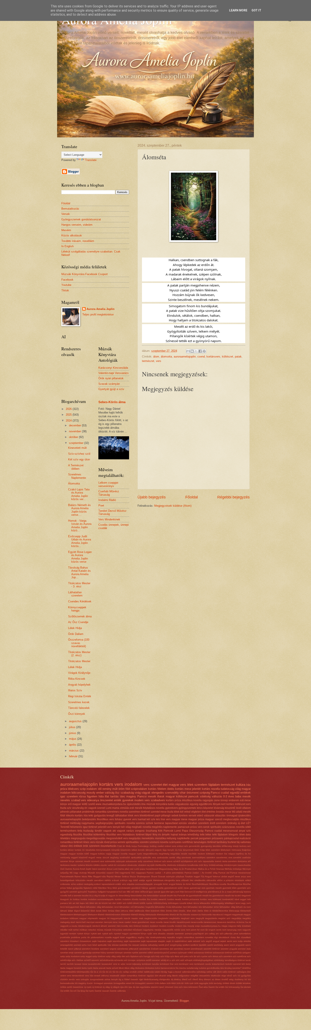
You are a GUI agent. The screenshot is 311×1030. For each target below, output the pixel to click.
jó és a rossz (226, 892)
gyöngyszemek (187, 808)
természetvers (68, 830)
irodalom (133, 784)
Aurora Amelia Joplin (100, 309)
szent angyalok (237, 945)
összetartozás (108, 846)
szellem (186, 945)
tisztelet (232, 842)
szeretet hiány (99, 952)
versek (192, 815)
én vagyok (90, 808)
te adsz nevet (125, 964)
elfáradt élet (187, 880)
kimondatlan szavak (156, 895)
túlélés (96, 865)
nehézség (65, 857)
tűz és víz (107, 972)
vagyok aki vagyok (114, 830)
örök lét (180, 983)
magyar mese (179, 819)
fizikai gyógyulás (75, 888)
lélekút (173, 914)
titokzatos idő (244, 861)
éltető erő (186, 979)
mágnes (232, 926)
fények (217, 804)
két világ (126, 827)
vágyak (146, 792)
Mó (233, 811)
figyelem (92, 796)
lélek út (207, 911)
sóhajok (189, 960)
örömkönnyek (230, 865)
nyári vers (152, 933)
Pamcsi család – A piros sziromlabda (165, 873)
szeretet (156, 784)
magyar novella (120, 854)
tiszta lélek (173, 811)
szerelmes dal (166, 949)
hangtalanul (112, 892)
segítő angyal (212, 941)
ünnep (224, 800)
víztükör (64, 979)
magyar (63, 854)
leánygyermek (72, 907)
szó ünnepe (130, 960)
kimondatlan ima (138, 895)
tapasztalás (208, 861)
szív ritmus (213, 956)
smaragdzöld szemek (70, 945)
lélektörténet (147, 815)
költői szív (122, 903)
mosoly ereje (193, 926)
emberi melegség (85, 884)
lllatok (82, 907)
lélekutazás (150, 914)
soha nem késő (89, 945)
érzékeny (239, 979)
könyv (63, 804)
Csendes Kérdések (79, 601)
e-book (115, 880)
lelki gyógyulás (97, 815)
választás (220, 815)
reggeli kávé (119, 937)
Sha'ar (133, 876)
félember (102, 888)
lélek (190, 784)
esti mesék (136, 808)
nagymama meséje (152, 930)
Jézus (109, 869)
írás (248, 784)
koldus (76, 899)
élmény (177, 979)
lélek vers (133, 815)
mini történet (135, 926)
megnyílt (200, 918)
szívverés (118, 960)
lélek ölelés (197, 911)
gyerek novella (156, 888)
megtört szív (224, 918)
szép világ (111, 956)
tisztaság (88, 830)
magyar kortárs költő (79, 854)
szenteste (186, 857)
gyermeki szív (244, 888)
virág (138, 792)
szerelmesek (197, 949)
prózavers (217, 838)
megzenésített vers (117, 838)
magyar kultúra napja (100, 854)
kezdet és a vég (90, 895)
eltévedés (211, 880)
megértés (157, 827)
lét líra (180, 914)
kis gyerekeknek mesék (197, 895)
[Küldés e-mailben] (188, 351)
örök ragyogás (201, 983)
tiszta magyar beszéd (70, 968)
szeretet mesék (82, 861)
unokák (133, 972)
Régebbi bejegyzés (233, 497)
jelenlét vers (105, 827)
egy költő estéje (137, 880)
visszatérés (204, 975)
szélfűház (187, 842)
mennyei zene (111, 922)
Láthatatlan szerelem (75, 594)
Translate (90, 160)
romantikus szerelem (194, 937)
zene (217, 800)
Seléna (125, 876)
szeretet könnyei (115, 952)
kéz (158, 819)
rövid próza (110, 842)
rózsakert (74, 941)
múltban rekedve (88, 930)
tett (243, 964)
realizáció (245, 838)
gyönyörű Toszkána (87, 892)
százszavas (131, 861)
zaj (148, 865)
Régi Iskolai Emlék (79, 696)
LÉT (248, 823)
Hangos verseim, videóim (76, 224)
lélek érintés (166, 911)
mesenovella (197, 922)
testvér (218, 861)
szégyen (246, 952)
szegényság (176, 945)
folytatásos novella (153, 808)
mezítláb (192, 854)
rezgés (179, 937)
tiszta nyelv (87, 968)
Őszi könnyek (76, 713)
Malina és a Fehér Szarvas (211, 869)
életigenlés (164, 979)
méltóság (75, 823)
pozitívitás (65, 937)
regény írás (143, 937)
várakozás (132, 865)
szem (226, 945)
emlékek (245, 792)
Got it (256, 10)
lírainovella (206, 914)
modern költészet (206, 854)
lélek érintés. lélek (182, 911)
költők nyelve (146, 903)
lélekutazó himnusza (231, 850)
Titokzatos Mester (79, 661)
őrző (62, 869)
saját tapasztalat (132, 941)
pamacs (189, 933)
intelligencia (201, 892)
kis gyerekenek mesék (220, 895)
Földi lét (121, 846)
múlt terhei (73, 930)
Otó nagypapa (138, 873)
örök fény (203, 865)
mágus (231, 854)
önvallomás (192, 865)
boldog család (157, 846)
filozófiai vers (114, 834)
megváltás (236, 918)
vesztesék (114, 975)
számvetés (110, 861)
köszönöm (126, 850)
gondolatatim (124, 888)
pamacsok (184, 827)
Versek (65, 214)
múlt (115, 788)
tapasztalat (171, 823)
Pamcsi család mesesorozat (221, 830)
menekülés (148, 838)
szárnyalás (175, 842)
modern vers (142, 800)
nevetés (65, 800)
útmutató (169, 987)
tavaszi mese (80, 964)
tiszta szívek (112, 968)
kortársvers (213, 356)
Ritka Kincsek (76, 678)
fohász (118, 819)
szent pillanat (74, 949)
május (73, 738)
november (75, 431)
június (73, 733)
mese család (124, 922)
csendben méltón (102, 880)
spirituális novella (124, 823)
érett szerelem (218, 823)
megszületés (211, 918)
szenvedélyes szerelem (203, 857)
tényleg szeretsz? (233, 968)
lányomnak (188, 850)
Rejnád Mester (114, 876)
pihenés (65, 811)
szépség (205, 792)
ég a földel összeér (128, 979)
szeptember (76, 443)
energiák (158, 884)
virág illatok (172, 975)
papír (158, 815)
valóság (109, 792)
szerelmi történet (212, 949)
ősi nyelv (89, 991)
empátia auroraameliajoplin (140, 884)
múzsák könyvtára (156, 804)
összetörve (78, 987)
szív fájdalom (132, 956)
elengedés (157, 792)
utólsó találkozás (145, 972)
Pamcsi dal (223, 873)
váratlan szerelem (198, 823)
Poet (101, 505)
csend (201, 356)
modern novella (166, 926)
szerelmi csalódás (242, 857)
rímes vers (89, 842)
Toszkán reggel (192, 876)
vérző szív (232, 975)
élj (172, 979)
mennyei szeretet (94, 922)
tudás (171, 804)
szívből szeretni (91, 960)
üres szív (178, 987)
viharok (162, 975)
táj (238, 842)
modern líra (221, 854)
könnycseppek (103, 850)
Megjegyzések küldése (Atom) (172, 505)
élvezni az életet (212, 979)
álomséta (166, 356)
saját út (170, 941)
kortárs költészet (235, 804)
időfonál (144, 892)
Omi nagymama (122, 873)
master (134, 918)
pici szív (220, 933)
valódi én (112, 865)
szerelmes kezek (182, 949)
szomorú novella (158, 842)
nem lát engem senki (210, 930)
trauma (182, 968)
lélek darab (96, 911)
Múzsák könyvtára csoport (101, 873)
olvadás (161, 933)
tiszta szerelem (229, 861)
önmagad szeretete (103, 983)
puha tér (85, 937)
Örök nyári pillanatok (111, 378)
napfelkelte (183, 838)
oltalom (246, 808)
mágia (224, 926)
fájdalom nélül (90, 888)
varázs (130, 830)
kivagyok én (66, 899)
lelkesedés (205, 903)
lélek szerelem (213, 850)
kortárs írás (81, 815)
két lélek (90, 903)
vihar (183, 792)
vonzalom (122, 865)
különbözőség (160, 903)
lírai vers (166, 819)
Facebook (67, 279)
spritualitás (136, 857)
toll (181, 811)
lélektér (101, 914)
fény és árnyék (161, 834)
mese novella (156, 922)
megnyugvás (78, 838)
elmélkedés (199, 880)
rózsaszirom (85, 941)
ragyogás (207, 800)
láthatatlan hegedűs (144, 907)
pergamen (205, 838)
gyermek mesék (214, 888)
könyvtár (115, 850)
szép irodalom (88, 788)
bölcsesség (78, 792)
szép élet (120, 956)
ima (143, 804)
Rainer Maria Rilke (83, 876)
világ (238, 788)
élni (71, 846)
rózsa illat (235, 937)
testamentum (218, 964)
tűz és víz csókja (121, 972)
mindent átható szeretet (104, 926)
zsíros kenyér (111, 979)
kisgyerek (246, 895)
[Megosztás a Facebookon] (200, 351)
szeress (140, 823)
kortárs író (80, 850)
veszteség (78, 808)
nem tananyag (229, 930)
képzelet (208, 808)
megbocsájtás (231, 819)
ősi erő (73, 991)
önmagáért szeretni (144, 983)
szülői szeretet (153, 960)
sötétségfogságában (203, 960)
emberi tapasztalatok (104, 884)
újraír (161, 987)
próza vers (196, 827)
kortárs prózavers (190, 899)
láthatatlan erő (126, 907)
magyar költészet (176, 796)
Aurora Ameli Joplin (82, 869)
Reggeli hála (99, 876)
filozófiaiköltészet (200, 884)
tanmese (159, 823)
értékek (78, 846)
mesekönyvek (183, 922)
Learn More (238, 10)
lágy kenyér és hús (172, 850)
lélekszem (92, 914)
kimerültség (124, 895)
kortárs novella (211, 788)
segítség (114, 857)
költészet (227, 356)
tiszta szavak (99, 968)
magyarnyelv (116, 918)
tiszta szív (65, 808)
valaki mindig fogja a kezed (167, 972)
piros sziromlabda (242, 933)
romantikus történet (71, 842)
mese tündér (170, 922)
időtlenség (227, 846)
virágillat (194, 975)
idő (100, 788)
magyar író (104, 918)
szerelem (200, 784)
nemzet (72, 933)
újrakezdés (244, 815)
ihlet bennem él (187, 892)
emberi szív (182, 846)
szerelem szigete (108, 949)
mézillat (63, 930)
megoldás (175, 854)
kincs (200, 808)
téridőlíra (246, 968)
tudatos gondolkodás (209, 968)
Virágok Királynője (79, 672)
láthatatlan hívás (163, 907)
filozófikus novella (218, 884)
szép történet (98, 956)
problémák (88, 811)
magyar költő (79, 804)
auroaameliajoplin (70, 819)
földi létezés (67, 815)
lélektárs (65, 838)
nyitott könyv (83, 933)
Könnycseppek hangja (77, 609)
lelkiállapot (230, 903)
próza (63, 788)
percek (194, 838)
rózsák (99, 842)
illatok (160, 796)
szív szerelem (225, 956)
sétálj (163, 960)
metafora (231, 922)
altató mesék (243, 811)
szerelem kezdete (90, 949)
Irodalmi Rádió (107, 500)
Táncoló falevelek (79, 707)
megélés (246, 918)
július (72, 727)
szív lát (192, 956)
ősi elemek (245, 987)
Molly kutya (131, 846)
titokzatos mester (68, 865)
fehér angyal (169, 884)
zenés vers (74, 979)
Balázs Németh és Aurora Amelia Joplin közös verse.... (79, 509)
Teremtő (65, 827)
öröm (121, 788)
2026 (69, 409)
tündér (98, 830)
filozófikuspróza (234, 884)
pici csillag (210, 933)
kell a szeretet (74, 895)
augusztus (76, 721)
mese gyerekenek (140, 922)
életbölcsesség (151, 979)
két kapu (80, 903)
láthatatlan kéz (194, 907)
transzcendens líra (170, 968)
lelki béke (205, 834)
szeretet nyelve (131, 952)
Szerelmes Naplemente (77, 476)
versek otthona (101, 975)
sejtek (223, 941)
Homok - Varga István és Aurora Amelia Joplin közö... (79, 525)
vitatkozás (215, 975)
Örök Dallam (75, 634)
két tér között (101, 903)
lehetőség (193, 834)
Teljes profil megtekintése (98, 314)
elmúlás (124, 808)
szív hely (155, 956)
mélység (171, 838)
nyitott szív (107, 933)
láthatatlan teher (211, 907)
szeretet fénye (67, 861)
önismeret (193, 792)
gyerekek (127, 800)
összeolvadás (244, 865)
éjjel (141, 979)
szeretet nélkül (146, 952)
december (75, 425)
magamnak (237, 914)
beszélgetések (67, 880)
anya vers (246, 876)
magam (227, 914)
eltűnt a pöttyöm (225, 880)
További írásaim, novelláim (77, 241)
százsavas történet (203, 952)
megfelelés (174, 918)
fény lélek (112, 888)
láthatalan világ (93, 907)
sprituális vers (149, 857)
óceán (90, 983)
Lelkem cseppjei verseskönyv (108, 484)
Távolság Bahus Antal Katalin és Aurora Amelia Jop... (79, 572)
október (74, 437)
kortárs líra (144, 899)
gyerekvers (171, 808)
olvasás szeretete (175, 933)
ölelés (170, 788)
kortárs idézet (67, 850)
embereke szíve (68, 884)
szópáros (140, 960)
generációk (194, 846)
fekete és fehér (183, 884)
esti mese (245, 800)
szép (62, 956)
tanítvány (222, 842)
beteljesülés (89, 819)
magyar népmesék (88, 918)
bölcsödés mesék (84, 880)
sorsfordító (125, 857)
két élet (112, 903)
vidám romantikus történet (133, 975)
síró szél (180, 960)
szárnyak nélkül (185, 952)
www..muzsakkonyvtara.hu (111, 804)
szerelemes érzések (149, 949)
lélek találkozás (136, 911)
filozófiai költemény (94, 834)
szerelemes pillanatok (127, 949)
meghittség (164, 854)
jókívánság (238, 892)
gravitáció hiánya (139, 888)
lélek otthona (121, 911)
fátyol (148, 834)
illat (107, 796)
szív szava (167, 861)
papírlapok (198, 933)
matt (141, 918)
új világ (106, 987)
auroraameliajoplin (185, 356)
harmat (142, 819)
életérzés (171, 865)
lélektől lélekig (138, 914)
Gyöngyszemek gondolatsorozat (81, 219)
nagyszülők (167, 930)
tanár (248, 960)
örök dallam (160, 983)
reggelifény (131, 937)
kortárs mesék (174, 899)
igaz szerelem (69, 796)
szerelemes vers (224, 857)
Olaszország (196, 830)
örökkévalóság (216, 865)
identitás (217, 846)
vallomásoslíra (189, 972)
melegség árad (67, 922)
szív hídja (165, 956)
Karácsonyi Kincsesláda (113, 367)
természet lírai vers (169, 964)
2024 (69, 420)
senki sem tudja (235, 941)
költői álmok (133, 903)
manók (127, 918)
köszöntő (230, 808)
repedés (171, 937)
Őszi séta (203, 987)
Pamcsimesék (67, 876)
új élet (241, 823)
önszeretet (106, 800)
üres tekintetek (190, 987)
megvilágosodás (95, 838)
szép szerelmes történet (149, 861)
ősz (117, 792)
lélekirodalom (66, 914)
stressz (115, 945)
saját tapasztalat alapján (153, 941)
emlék (117, 800)
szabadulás (162, 857)
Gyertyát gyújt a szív (111, 389)
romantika (100, 811)
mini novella (122, 926)
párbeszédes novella (101, 937)
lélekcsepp (234, 911)
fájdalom (214, 784)
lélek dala (245, 834)
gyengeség (206, 846)
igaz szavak (154, 892)
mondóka (160, 838)
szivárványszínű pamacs (166, 952)
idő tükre (135, 892)
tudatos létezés (85, 865)
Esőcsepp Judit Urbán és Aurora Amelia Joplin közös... (79, 541)
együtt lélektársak (155, 880)
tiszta (248, 964)
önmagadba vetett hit (123, 983)
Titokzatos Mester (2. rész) (79, 654)
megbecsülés (150, 918)
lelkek (134, 850)
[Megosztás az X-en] (196, 351)
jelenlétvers (213, 892)
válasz (64, 846)
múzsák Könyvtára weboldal (118, 930)
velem (63, 975)
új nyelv (88, 987)
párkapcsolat (231, 838)
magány (131, 796)
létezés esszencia (192, 914)
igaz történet (90, 827)
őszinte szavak (102, 991)
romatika (209, 937)
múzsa (100, 930)
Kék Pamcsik (165, 830)
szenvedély (172, 792)
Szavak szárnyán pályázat (171, 876)
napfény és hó (243, 854)
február (73, 756)
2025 (69, 414)
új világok (115, 987)
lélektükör (126, 914)
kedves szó (245, 846)
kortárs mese (183, 788)
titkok (121, 968)
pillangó (166, 815)
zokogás (85, 979)
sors (248, 804)
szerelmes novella (117, 811)
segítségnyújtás (104, 823)
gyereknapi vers (197, 888)
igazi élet (165, 892)
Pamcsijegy (143, 846)
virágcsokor (184, 975)
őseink (211, 987)
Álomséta (74, 483)
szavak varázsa (139, 945)
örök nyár (189, 983)
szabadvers (158, 800)
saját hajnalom (99, 941)
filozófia (77, 834)
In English (67, 246)
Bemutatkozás (70, 208)
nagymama (87, 823)
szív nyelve (202, 956)
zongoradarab (97, 979)
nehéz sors (179, 930)
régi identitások (221, 937)
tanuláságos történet (235, 960)
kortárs (152, 788)
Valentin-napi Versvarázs (113, 373)
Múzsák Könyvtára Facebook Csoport (84, 274)
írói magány (80, 983)
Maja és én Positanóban (185, 869)
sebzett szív (199, 941)
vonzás (183, 823)
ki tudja (101, 895)
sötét (248, 827)
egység (194, 804)
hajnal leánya (179, 834)
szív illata (174, 956)
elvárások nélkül (243, 880)
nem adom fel (193, 930)
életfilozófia (160, 865)
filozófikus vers (105, 819)
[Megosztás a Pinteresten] (204, 351)
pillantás (228, 933)
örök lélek (171, 983)
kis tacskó (236, 895)
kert (223, 804)
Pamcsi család (220, 792)
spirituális (215, 827)
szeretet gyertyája (83, 952)
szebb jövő (163, 945)
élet (165, 784)
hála (101, 796)
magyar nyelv (135, 854)
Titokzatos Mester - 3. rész (79, 585)
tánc (122, 796)
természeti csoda (202, 964)
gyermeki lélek (230, 888)
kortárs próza (173, 800)
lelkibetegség (217, 903)
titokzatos (139, 968)
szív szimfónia (239, 956)
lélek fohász (108, 911)
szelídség (218, 945)
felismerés (76, 827)
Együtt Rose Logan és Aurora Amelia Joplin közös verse (80, 556)
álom (156, 356)
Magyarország (166, 869)
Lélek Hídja (75, 628)
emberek (234, 800)
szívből (176, 861)
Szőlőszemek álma (80, 616)
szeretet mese (159, 811)
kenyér (117, 827)
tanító (63, 964)
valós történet (229, 972)
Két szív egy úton (79, 459)
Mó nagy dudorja (78, 873)
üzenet (101, 808)
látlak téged (74, 911)
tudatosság (227, 788)
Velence (216, 876)
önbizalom (182, 865)
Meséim (66, 230)
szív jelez (184, 956)
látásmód (85, 911)
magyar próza (196, 819)
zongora (139, 830)
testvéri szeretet (233, 964)
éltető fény (198, 979)
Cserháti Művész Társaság (108, 493)
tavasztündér (94, 964)
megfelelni (163, 918)
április (73, 744)
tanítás (114, 796)
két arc (72, 903)
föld (127, 788)
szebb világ (175, 857)
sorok (206, 827)
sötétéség (219, 960)
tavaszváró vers (109, 964)
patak (238, 356)
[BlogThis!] (192, 351)
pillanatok (75, 811)
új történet (97, 987)
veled (187, 811)
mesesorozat (210, 922)
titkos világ (129, 968)
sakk (190, 941)
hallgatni (102, 892)
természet (148, 361)
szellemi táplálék (198, 945)
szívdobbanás (107, 960)
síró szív (198, 861)
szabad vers (78, 800)
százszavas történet (222, 952)
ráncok (106, 857)
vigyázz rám (152, 975)
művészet (137, 930)
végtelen (196, 811)
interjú (236, 846)
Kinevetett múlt (77, 447)
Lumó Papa (181, 830)
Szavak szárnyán (109, 383)
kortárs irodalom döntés (126, 899)
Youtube (66, 284)
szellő (91, 804)
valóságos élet (244, 972)
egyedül (234, 792)
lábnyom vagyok (154, 850)
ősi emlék (219, 987)
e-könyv (124, 880)
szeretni (144, 842)
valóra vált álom (214, 972)
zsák (152, 865)
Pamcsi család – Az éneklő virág (200, 873)
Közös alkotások (71, 235)
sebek (174, 815)
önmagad (231, 815)
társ (222, 968)
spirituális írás (104, 945)
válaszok (209, 815)
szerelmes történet (139, 811)
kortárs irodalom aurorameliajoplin (97, 899)
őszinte (68, 869)
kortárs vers (111, 784)
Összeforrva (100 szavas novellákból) (78, 643)
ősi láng (81, 991)
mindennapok (84, 926)
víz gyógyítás (244, 975)
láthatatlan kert (179, 907)
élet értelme (208, 811)
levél (239, 808)
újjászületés (134, 804)
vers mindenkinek (75, 975)
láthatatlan (121, 815)
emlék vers (120, 884)
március (74, 750)
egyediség (66, 834)
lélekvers (73, 788)
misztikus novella (192, 800)
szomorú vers (97, 861)
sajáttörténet (181, 941)
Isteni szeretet (99, 869)
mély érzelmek (244, 926)
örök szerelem (91, 846)
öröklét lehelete (243, 983)
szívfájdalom (187, 861)
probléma (75, 937)
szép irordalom (73, 956)
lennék (141, 850)
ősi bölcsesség (232, 987)
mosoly (91, 792)
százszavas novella (233, 827)
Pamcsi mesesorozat (240, 873)
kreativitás (90, 850)
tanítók (70, 964)
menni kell (80, 922)
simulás (247, 941)
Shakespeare (143, 876)
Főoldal (191, 497)
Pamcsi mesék (146, 796)
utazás (103, 865)
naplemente (170, 827)
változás (217, 796)
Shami (154, 876)
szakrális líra (125, 945)
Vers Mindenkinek (109, 519)
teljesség (136, 964)
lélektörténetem (112, 914)
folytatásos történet (133, 834)
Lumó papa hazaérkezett (146, 869)
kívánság (219, 808)
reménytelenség (158, 937)
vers (158, 361)
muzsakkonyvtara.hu (211, 926)
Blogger (184, 1000)
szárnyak (120, 861)
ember (100, 792)
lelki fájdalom (220, 834)
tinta (79, 830)
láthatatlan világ (227, 907)
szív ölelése (77, 960)
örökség (232, 823)
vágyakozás (182, 804)
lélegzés (233, 834)
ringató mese (95, 857)
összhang (151, 830)
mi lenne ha (242, 922)
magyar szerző (213, 819)
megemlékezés (150, 854)
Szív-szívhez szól (79, 453)
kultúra (240, 784)
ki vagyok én (112, 895)
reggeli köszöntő (79, 857)
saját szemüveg (115, 941)
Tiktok (65, 290)
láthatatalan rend (110, 907)
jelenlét (196, 788)
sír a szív (171, 960)
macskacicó (218, 914)
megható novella (141, 827)
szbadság (153, 945)
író (245, 979)
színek (149, 823)
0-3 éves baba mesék (237, 796)
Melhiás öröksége (233, 869)
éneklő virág (228, 979)
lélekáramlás (163, 914)
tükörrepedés (83, 972)
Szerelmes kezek (78, 702)
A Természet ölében (76, 467)
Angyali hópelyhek (79, 684)
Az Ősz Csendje (78, 622)
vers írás (89, 975)
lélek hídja (199, 850)
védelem (142, 865)
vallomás (245, 842)
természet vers (186, 964)
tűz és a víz (96, 972)
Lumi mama (112, 808)
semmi (121, 842)
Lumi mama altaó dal (123, 869)
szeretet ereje (67, 952)
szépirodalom (139, 788)
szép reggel (86, 956)
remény (106, 788)
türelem (183, 815)
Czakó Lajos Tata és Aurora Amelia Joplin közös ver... (78, 494)
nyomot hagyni (121, 933)
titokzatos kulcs (152, 968)
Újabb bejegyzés (152, 497)
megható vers (188, 918)
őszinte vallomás (118, 991)
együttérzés (205, 804)
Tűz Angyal (206, 876)
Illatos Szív (75, 690)
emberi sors (170, 846)
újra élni (124, 987)
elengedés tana (172, 880)
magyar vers (177, 784)
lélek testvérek (152, 911)
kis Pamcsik (179, 895)
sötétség (205, 796)
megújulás (135, 838)
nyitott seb (96, 933)
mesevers (221, 922)
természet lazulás (150, 964)
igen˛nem (174, 892)
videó (200, 815)
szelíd (210, 945)
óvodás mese (223, 811)
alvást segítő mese (230, 876)
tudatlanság (192, 968)
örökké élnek (229, 983)
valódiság (201, 972)
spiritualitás (132, 842)
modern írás (181, 926)
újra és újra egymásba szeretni (143, 987)
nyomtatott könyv (137, 933)
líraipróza (246, 850)
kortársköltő (228, 899)
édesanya (93, 800)
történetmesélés (68, 972)
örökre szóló (66, 987)
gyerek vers (130, 819)
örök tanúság (215, 983)
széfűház (237, 952)
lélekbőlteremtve (220, 911)
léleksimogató (80, 914)
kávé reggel (240, 899)
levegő (110, 815)
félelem (161, 788)
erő (70, 804)
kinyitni (170, 895)
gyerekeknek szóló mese (176, 888)
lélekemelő (245, 911)
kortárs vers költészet (210, 899)
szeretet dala (244, 949)
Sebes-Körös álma (111, 402)
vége (223, 975)
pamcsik (193, 796)
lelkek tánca (193, 903)
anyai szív (245, 830)
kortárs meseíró (158, 899)
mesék (184, 854)
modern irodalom (150, 926)
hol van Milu (125, 892)
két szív (151, 819)
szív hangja (144, 956)
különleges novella (177, 903)
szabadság (127, 792)
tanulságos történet (205, 842)
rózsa (82, 796)
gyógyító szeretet (68, 892)
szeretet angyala (229, 949)
